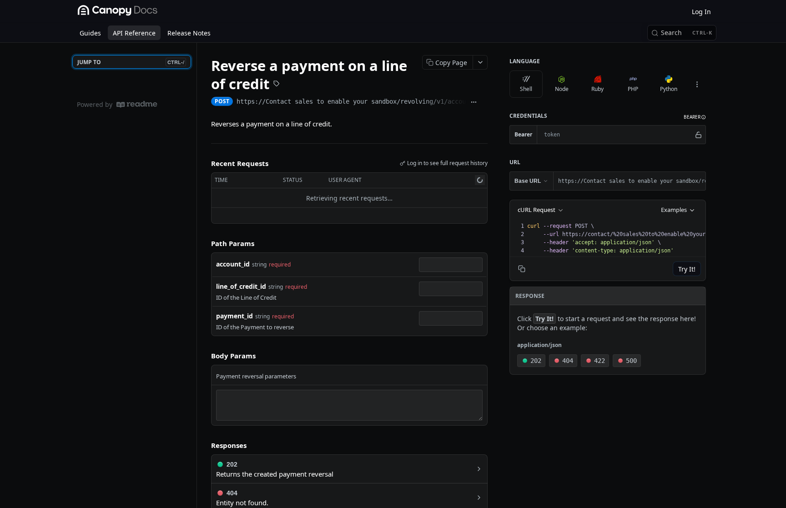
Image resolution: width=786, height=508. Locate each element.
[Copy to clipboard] (484, 102)
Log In (701, 11)
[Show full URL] (473, 102)
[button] (695, 117)
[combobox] (451, 264)
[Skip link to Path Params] (204, 243)
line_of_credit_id (241, 286)
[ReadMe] (136, 104)
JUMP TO (130, 62)
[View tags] (276, 84)
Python (668, 89)
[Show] (698, 134)
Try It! (686, 269)
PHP (633, 89)
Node (562, 89)
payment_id (234, 316)
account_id (233, 264)
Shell (526, 89)
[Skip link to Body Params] (204, 356)
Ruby (597, 89)
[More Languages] (697, 84)
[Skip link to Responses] (204, 445)
